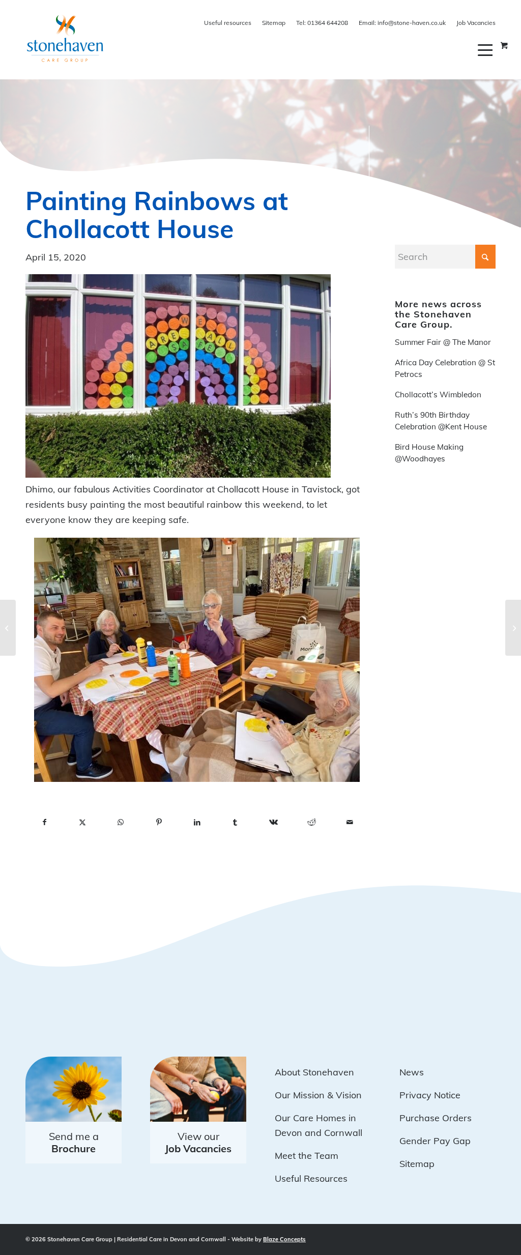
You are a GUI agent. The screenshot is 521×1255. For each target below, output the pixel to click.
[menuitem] (487, 49)
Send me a (74, 1142)
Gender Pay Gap (435, 1141)
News (411, 1072)
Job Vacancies (476, 22)
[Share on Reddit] (312, 822)
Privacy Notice (429, 1095)
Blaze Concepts (284, 1239)
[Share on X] (83, 822)
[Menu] (487, 49)
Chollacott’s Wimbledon (438, 394)
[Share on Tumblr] (235, 822)
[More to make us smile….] (513, 628)
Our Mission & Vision (318, 1095)
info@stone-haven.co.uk (402, 22)
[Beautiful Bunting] (8, 628)
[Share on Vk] (273, 822)
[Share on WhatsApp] (121, 822)
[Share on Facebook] (44, 822)
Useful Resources (311, 1178)
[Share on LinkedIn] (197, 822)
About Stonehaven (314, 1072)
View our (198, 1142)
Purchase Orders (435, 1118)
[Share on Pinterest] (159, 822)
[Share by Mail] (350, 822)
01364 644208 (322, 22)
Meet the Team (306, 1155)
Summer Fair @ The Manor (443, 342)
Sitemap (273, 22)
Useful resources (227, 22)
